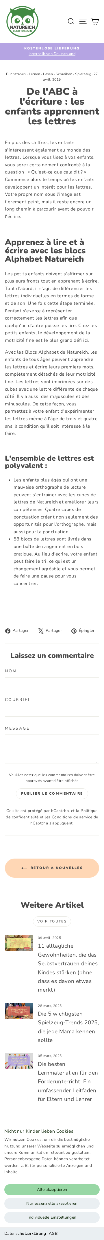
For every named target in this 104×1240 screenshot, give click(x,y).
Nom (11, 671)
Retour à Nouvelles (56, 868)
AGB (53, 1233)
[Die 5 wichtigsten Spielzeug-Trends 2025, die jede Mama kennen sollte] (19, 1011)
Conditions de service (72, 817)
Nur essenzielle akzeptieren (51, 1203)
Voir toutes (52, 921)
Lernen (34, 74)
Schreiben (64, 74)
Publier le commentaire (52, 793)
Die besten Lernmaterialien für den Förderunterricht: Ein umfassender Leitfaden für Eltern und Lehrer (68, 1081)
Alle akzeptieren (52, 1189)
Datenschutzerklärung (25, 1233)
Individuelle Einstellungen (51, 1217)
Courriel (18, 699)
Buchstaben (16, 74)
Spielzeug (83, 74)
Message (17, 728)
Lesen (48, 74)
